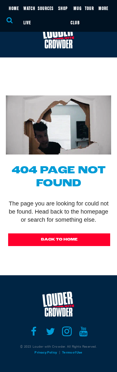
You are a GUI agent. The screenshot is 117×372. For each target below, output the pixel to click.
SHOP (63, 8)
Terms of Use (72, 352)
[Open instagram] (66, 331)
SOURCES (46, 8)
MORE (103, 8)
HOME (14, 8)
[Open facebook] (33, 331)
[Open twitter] (50, 331)
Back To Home (59, 240)
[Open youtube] (83, 331)
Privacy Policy (45, 352)
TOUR (89, 8)
